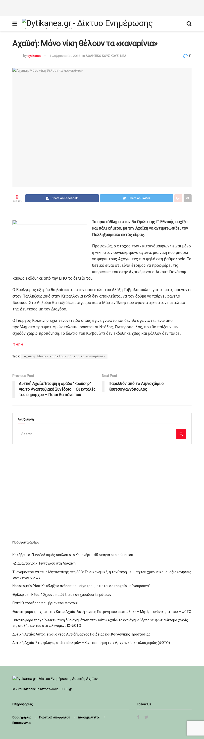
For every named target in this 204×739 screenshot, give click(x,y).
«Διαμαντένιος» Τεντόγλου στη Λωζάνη (44, 563)
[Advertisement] (102, 7)
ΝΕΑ (123, 56)
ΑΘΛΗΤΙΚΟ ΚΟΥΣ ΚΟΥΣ (102, 56)
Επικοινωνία (21, 723)
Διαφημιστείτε (89, 717)
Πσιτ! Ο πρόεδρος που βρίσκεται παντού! (45, 603)
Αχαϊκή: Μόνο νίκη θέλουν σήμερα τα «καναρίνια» (64, 356)
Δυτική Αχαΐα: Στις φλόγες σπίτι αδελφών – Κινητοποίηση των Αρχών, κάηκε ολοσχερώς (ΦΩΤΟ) (91, 643)
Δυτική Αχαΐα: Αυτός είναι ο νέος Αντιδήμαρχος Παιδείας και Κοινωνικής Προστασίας (81, 634)
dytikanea (34, 56)
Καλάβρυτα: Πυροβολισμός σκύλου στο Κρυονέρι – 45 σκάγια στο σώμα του (72, 555)
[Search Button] (181, 434)
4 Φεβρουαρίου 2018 (64, 56)
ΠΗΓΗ (17, 344)
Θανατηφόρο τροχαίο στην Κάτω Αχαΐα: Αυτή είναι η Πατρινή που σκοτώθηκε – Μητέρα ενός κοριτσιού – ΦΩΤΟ (101, 612)
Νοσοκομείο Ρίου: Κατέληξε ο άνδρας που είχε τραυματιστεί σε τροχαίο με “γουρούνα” (81, 586)
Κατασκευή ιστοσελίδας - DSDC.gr (47, 689)
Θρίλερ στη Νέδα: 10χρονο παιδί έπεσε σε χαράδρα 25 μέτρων (61, 595)
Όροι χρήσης (21, 717)
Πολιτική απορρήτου (54, 717)
